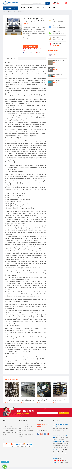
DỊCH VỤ (44, 7)
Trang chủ (5, 11)
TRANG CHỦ (23, 7)
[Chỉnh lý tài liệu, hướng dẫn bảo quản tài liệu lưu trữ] (44, 389)
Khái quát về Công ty (7, 426)
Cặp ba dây (55, 53)
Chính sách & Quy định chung (25, 426)
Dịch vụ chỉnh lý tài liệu (8, 430)
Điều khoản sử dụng (23, 424)
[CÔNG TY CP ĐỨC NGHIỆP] (10, 3)
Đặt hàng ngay (31, 46)
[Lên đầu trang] (68, 464)
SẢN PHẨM (37, 7)
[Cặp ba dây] (50, 54)
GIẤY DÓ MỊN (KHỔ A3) (58, 74)
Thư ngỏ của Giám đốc (8, 424)
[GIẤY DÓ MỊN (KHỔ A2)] (50, 83)
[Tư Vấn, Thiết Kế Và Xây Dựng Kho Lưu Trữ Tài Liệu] (60, 389)
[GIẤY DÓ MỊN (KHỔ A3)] (50, 75)
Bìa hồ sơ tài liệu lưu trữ (58, 60)
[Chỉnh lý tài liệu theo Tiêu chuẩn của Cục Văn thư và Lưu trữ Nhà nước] (12, 389)
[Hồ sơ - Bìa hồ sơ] (50, 69)
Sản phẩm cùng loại (11, 379)
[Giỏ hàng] (66, 2)
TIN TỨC (49, 7)
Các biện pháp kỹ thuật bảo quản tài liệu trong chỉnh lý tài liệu (27, 400)
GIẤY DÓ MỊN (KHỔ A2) (58, 80)
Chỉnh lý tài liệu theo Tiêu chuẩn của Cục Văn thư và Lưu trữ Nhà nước (12, 400)
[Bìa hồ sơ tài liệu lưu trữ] (50, 62)
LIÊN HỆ (55, 7)
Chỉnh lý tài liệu (21, 11)
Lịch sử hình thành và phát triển (10, 428)
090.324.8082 (56, 3)
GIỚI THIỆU (30, 7)
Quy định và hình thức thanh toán (26, 428)
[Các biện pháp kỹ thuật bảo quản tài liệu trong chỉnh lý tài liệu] (28, 389)
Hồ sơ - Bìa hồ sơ (57, 67)
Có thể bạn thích (53, 50)
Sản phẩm (10, 11)
